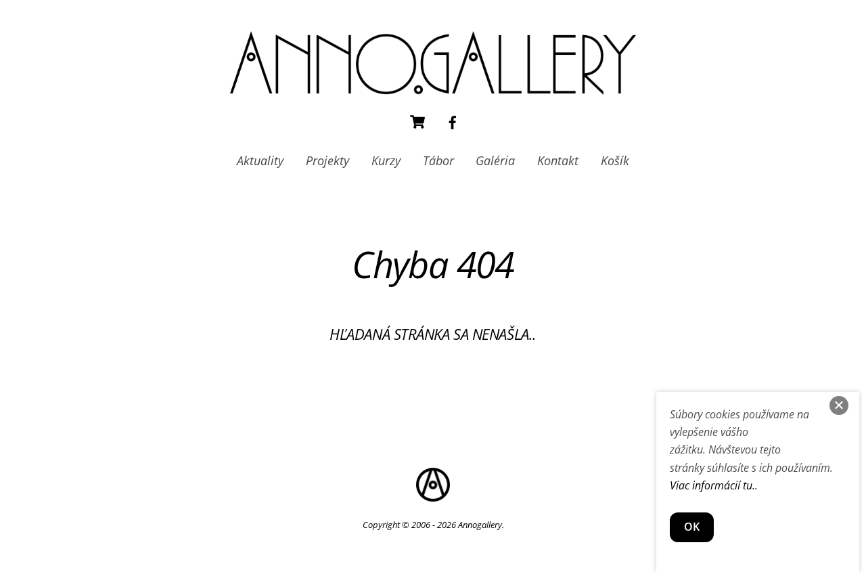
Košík (615, 160)
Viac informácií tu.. (714, 485)
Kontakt (557, 160)
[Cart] (417, 121)
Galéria (495, 160)
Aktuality (260, 160)
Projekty (327, 160)
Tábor (438, 160)
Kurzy (386, 160)
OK (692, 526)
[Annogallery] (433, 87)
